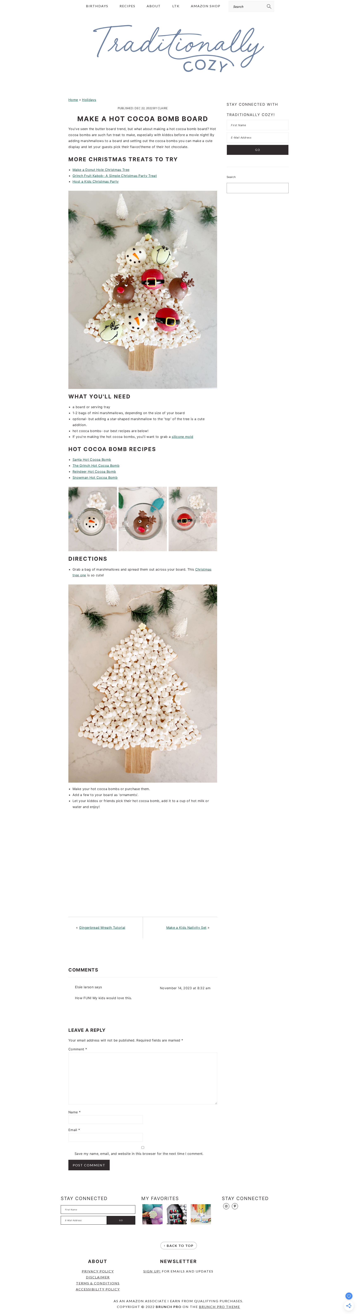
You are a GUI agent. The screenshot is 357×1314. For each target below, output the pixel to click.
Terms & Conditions (98, 1283)
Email (74, 1130)
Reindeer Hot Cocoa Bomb (94, 471)
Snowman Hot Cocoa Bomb (95, 477)
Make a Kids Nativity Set (186, 927)
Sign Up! (152, 1271)
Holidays (89, 100)
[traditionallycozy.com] (178, 77)
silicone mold (182, 437)
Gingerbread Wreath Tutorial (102, 927)
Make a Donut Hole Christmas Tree (101, 170)
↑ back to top (179, 1246)
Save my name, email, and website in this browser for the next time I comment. (139, 1154)
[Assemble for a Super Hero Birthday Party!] (177, 1214)
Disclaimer (98, 1277)
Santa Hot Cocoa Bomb (92, 459)
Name (74, 1112)
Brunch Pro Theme (219, 1307)
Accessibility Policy (98, 1289)
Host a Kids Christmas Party (96, 181)
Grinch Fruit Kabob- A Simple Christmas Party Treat (115, 176)
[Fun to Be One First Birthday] (201, 1214)
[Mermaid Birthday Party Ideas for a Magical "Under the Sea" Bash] (152, 1214)
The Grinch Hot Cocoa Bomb (96, 465)
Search (231, 177)
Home (73, 100)
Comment (77, 1049)
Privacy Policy (98, 1271)
